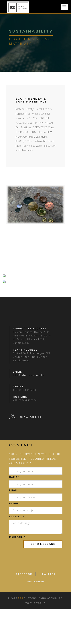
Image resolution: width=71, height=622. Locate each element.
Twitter (45, 574)
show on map (30, 417)
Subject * (16, 516)
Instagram (36, 581)
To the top (33, 603)
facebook (22, 574)
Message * (17, 537)
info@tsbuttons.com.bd (29, 375)
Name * (14, 477)
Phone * (15, 503)
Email (13, 490)
